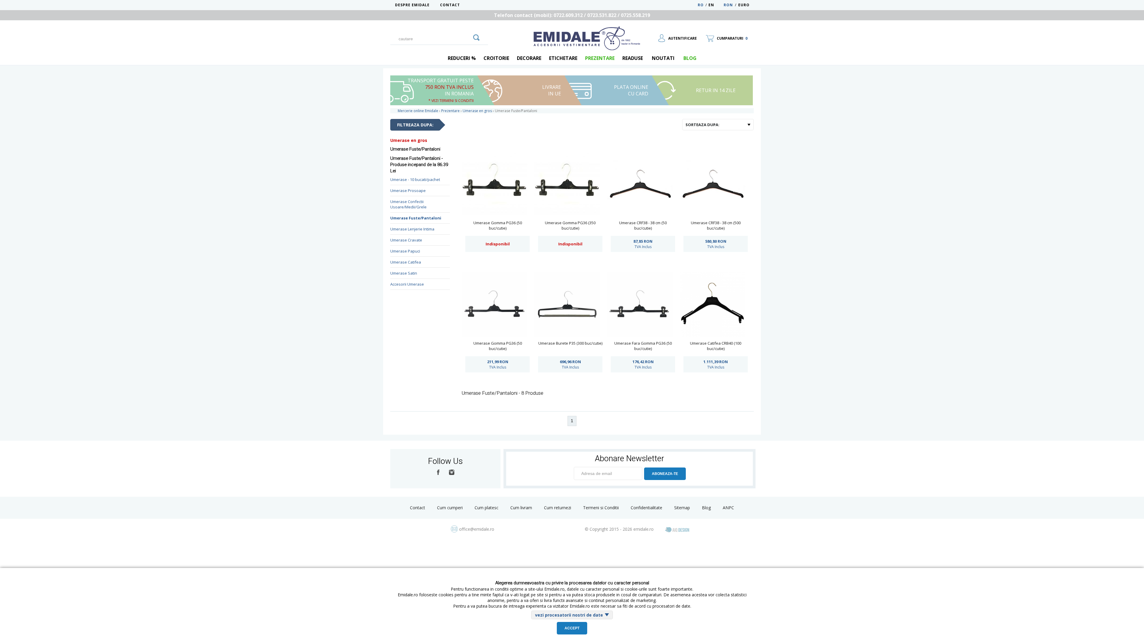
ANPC (728, 507)
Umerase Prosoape (408, 190)
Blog (706, 507)
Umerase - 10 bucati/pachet (415, 179)
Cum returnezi (557, 507)
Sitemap (682, 507)
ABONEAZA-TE (665, 474)
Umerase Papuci (405, 251)
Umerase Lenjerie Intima (412, 229)
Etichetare (563, 58)
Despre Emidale (412, 4)
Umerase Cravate (406, 240)
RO (701, 4)
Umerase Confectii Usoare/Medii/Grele (408, 204)
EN (715, 4)
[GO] (476, 36)
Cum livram (521, 507)
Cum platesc (486, 507)
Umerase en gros (408, 140)
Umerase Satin (403, 273)
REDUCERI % (462, 58)
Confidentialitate (646, 507)
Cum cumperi (450, 507)
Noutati (663, 58)
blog (690, 58)
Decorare (529, 58)
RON (728, 4)
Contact (450, 4)
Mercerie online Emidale (418, 110)
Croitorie (496, 58)
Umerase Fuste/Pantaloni (415, 218)
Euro (744, 4)
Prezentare (600, 58)
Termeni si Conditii (601, 507)
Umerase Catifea (405, 262)
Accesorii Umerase (407, 284)
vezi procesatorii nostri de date (569, 615)
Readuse (632, 58)
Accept (572, 628)
